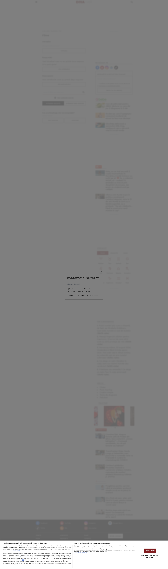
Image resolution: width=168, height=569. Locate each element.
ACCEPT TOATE (150, 550)
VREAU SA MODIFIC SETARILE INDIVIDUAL (149, 556)
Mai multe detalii (16, 550)
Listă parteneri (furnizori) (80, 552)
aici (23, 560)
